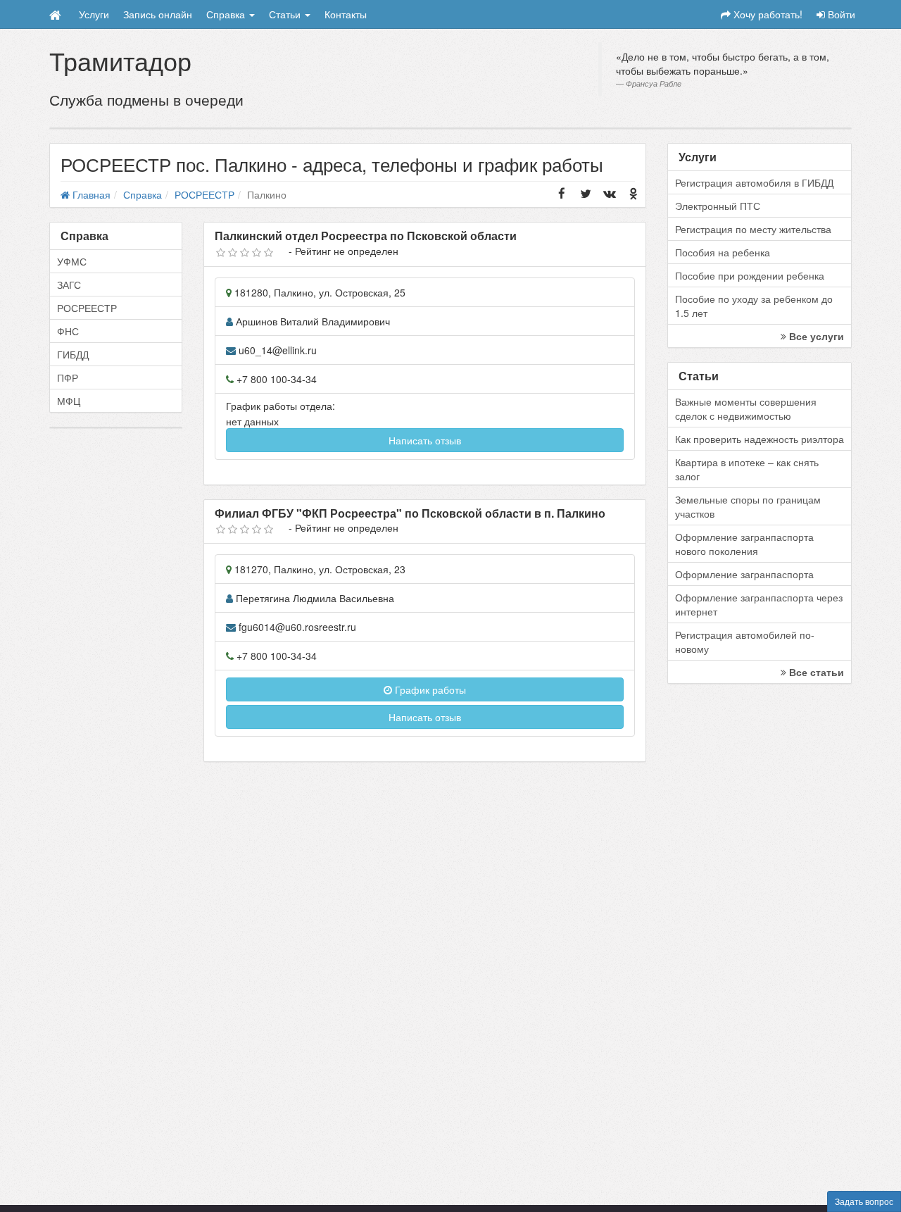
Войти (840, 14)
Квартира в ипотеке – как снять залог (747, 469)
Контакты (346, 14)
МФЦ (68, 401)
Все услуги (815, 336)
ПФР (67, 377)
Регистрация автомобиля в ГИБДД (754, 182)
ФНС (68, 331)
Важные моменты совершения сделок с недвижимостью (746, 408)
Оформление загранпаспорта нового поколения (744, 544)
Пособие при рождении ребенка (749, 275)
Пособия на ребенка (722, 252)
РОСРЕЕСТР (87, 308)
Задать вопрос (864, 1201)
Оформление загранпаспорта (744, 574)
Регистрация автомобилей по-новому (744, 641)
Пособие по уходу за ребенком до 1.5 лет (754, 306)
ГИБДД (73, 354)
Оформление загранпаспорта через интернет (759, 604)
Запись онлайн (157, 14)
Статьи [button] (286, 14)
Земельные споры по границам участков (748, 506)
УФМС (72, 261)
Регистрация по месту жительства (753, 229)
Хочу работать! (766, 14)
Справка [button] (227, 14)
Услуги (94, 14)
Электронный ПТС (717, 206)
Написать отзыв (425, 440)
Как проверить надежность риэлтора (759, 439)
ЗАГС (69, 284)
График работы (429, 689)
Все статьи (815, 672)
